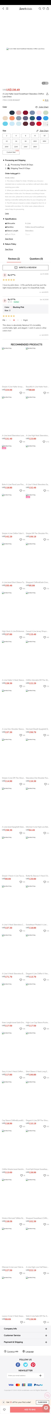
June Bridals (25, 8)
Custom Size (13, 151)
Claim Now (42, 1402)
